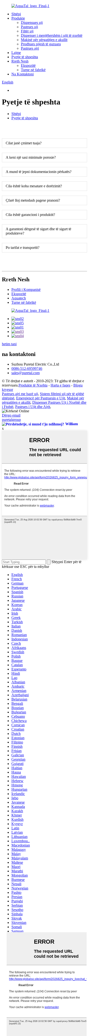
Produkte (18, 18)
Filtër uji (27, 31)
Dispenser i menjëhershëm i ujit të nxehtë (51, 35)
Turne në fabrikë (33, 70)
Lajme (16, 53)
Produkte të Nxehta (33, 385)
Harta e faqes (60, 385)
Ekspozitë (28, 65)
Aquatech (18, 298)
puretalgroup (11, 420)
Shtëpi (16, 14)
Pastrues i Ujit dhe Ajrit (32, 407)
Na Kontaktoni (22, 74)
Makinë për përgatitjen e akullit (44, 40)
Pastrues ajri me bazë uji (20, 394)
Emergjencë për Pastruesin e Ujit (40, 398)
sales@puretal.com (25, 373)
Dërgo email (11, 415)
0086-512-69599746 (26, 368)
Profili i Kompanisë (26, 290)
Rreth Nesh (19, 61)
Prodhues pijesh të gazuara (41, 44)
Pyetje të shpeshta (24, 57)
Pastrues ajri (30, 48)
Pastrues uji (29, 27)
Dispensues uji (32, 23)
